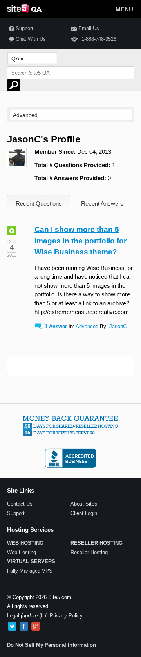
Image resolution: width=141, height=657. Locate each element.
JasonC (118, 326)
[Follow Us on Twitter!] (12, 626)
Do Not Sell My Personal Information (51, 645)
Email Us (88, 28)
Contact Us (20, 504)
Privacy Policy (66, 616)
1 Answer (56, 326)
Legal (13, 616)
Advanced (87, 326)
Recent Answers (102, 203)
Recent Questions (39, 203)
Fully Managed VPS (29, 571)
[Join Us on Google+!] (35, 626)
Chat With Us (31, 39)
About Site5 (83, 504)
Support (24, 28)
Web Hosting (21, 552)
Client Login (83, 513)
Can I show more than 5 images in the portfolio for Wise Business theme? (80, 240)
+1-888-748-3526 (97, 39)
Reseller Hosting (89, 552)
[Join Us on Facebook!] (24, 626)
